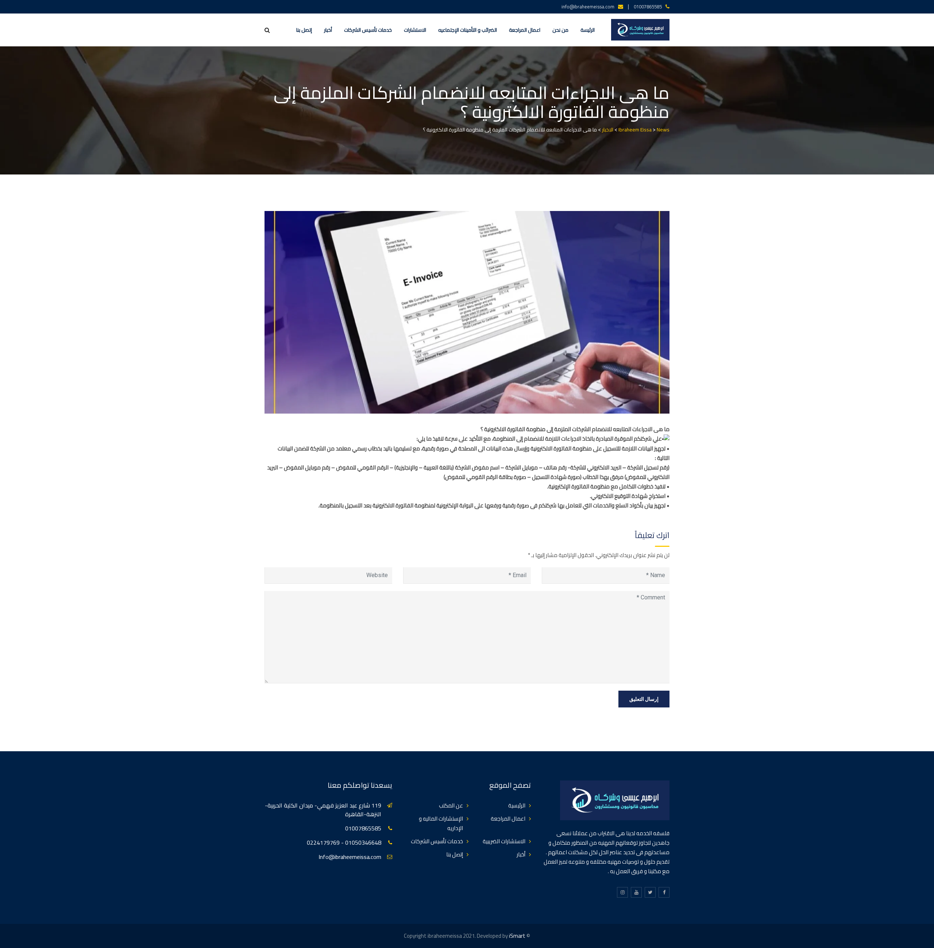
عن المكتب (451, 805)
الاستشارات (415, 30)
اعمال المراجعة (524, 30)
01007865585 (648, 6)
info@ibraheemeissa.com (587, 6)
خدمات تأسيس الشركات (368, 30)
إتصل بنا (304, 30)
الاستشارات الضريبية (504, 841)
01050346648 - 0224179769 (344, 842)
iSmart (517, 935)
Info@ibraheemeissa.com (350, 856)
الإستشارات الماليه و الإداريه (441, 823)
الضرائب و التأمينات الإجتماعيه (467, 30)
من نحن (560, 30)
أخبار (328, 30)
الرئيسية (516, 805)
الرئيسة (587, 30)
